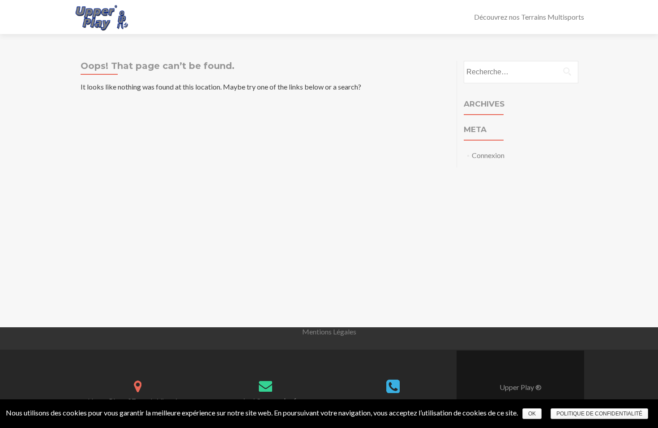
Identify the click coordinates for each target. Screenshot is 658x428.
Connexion (488, 155)
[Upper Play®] (102, 17)
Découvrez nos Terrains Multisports (529, 17)
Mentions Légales (329, 331)
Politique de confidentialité (599, 414)
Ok (532, 414)
